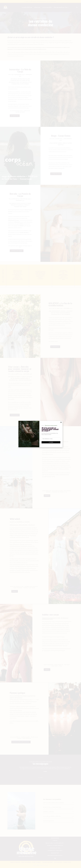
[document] (40, 434)
